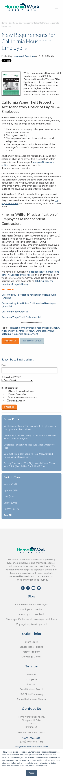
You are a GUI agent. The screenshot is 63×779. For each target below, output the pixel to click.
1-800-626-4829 (31, 738)
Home (4, 23)
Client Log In (31, 641)
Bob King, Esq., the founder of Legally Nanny (28, 282)
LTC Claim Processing (31, 694)
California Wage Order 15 (15, 311)
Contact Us (10, 341)
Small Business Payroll (31, 689)
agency (11, 490)
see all (7, 515)
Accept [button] (31, 772)
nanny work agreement (41, 330)
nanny (10, 484)
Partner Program (31, 651)
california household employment (20, 333)
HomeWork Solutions (24, 56)
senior (10, 502)
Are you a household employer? (31, 604)
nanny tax (12, 508)
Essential (31, 674)
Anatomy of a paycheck (31, 614)
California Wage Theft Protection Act (21, 317)
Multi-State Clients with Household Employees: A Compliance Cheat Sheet (30, 428)
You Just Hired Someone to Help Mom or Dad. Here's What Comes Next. (28, 455)
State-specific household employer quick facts (31, 619)
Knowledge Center (31, 656)
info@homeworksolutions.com (31, 746)
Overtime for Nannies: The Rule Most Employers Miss (29, 446)
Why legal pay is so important (31, 624)
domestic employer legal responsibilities (31, 327)
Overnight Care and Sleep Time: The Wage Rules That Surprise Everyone (30, 437)
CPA (9, 496)
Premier (31, 684)
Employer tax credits (31, 609)
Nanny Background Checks (31, 699)
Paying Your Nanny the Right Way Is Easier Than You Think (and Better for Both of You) (29, 465)
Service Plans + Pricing (31, 646)
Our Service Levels (32, 341)
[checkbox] (31, 395)
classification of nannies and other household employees (30, 273)
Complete (31, 679)
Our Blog (13, 23)
